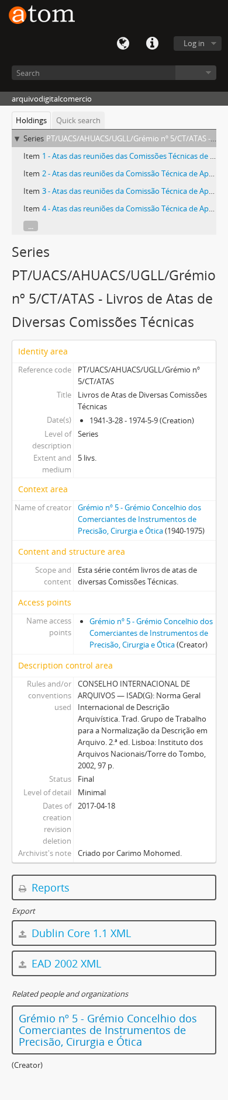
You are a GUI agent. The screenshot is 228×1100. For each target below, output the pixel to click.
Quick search (78, 120)
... (30, 226)
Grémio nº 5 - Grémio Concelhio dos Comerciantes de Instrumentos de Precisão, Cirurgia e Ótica (139, 519)
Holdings (31, 120)
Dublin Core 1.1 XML (80, 933)
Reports (49, 887)
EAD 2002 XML (65, 963)
